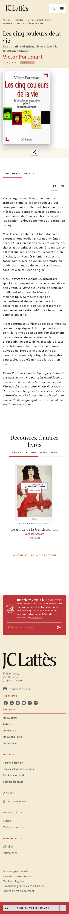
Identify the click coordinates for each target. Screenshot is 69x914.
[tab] (12, 173)
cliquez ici (37, 617)
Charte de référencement (18, 891)
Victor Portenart (23, 57)
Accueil (6, 20)
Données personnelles (16, 871)
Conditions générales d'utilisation (23, 886)
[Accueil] (18, 8)
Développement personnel (40, 20)
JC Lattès (19, 20)
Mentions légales (13, 881)
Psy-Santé (7, 23)
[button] (27, 62)
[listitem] (6, 703)
